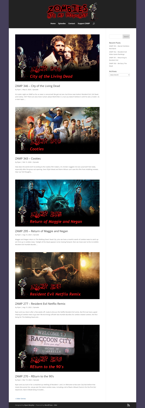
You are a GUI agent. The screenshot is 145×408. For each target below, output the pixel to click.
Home (53, 24)
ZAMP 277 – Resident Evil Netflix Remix (40, 304)
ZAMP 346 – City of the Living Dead (37, 86)
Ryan (19, 90)
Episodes (62, 24)
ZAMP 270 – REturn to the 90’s (34, 376)
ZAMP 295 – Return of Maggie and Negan (41, 231)
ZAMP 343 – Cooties (28, 158)
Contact (71, 24)
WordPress (49, 405)
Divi (55, 405)
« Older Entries (20, 399)
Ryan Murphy (29, 405)
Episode (35, 90)
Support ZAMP (84, 24)
